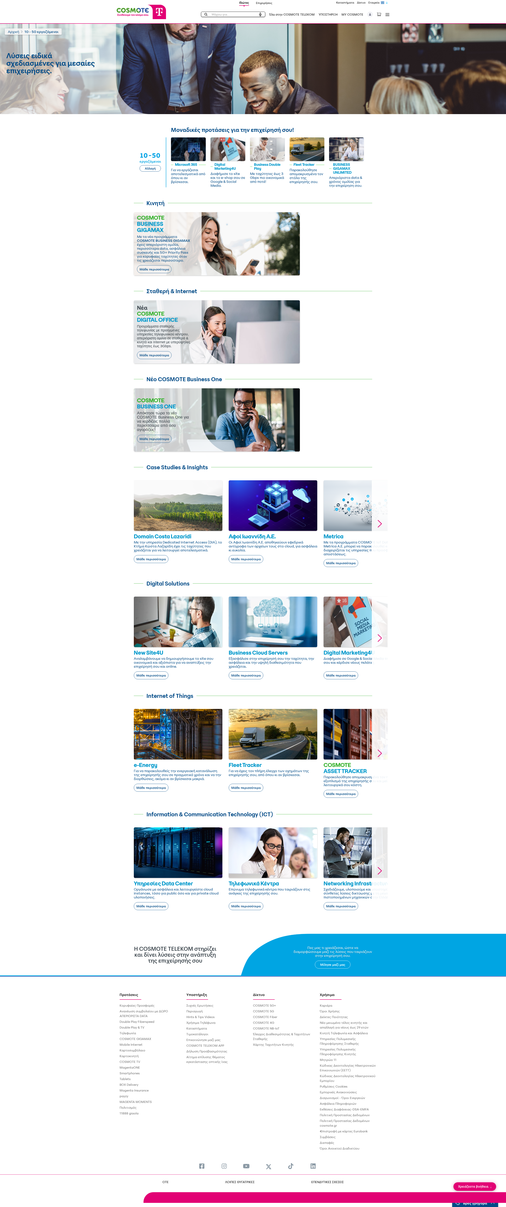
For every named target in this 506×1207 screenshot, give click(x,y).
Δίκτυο (361, 2)
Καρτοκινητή (129, 1056)
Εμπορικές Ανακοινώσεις (338, 1092)
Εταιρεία (374, 2)
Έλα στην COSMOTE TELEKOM (292, 14)
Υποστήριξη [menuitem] (196, 994)
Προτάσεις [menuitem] (129, 994)
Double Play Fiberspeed (137, 1022)
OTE (165, 1182)
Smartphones (130, 1073)
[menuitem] (201, 1166)
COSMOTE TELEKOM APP (205, 1045)
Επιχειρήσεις (264, 3)
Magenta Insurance (134, 1090)
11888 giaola (129, 1113)
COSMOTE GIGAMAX (135, 1039)
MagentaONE (130, 1067)
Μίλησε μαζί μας (332, 965)
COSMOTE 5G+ (264, 1005)
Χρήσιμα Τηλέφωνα (200, 1023)
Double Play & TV (132, 1027)
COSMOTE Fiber (265, 1017)
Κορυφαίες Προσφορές (137, 1005)
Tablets (125, 1079)
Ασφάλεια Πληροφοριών (338, 1104)
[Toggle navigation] (386, 14)
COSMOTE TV (130, 1062)
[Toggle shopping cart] (381, 14)
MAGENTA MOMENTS (136, 1102)
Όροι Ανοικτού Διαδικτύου (339, 1148)
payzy (124, 1096)
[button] (370, 14)
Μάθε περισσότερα (154, 269)
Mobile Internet (131, 1045)
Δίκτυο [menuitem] (259, 994)
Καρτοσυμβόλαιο (132, 1050)
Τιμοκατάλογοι (197, 1034)
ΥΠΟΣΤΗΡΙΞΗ (328, 14)
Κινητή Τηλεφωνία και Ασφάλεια (344, 1033)
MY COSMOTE (352, 14)
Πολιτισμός (128, 1107)
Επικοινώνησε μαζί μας (203, 1040)
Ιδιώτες (244, 2)
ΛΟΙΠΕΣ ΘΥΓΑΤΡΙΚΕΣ (240, 1182)
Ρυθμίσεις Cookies (333, 1086)
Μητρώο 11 (328, 1060)
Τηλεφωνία (128, 1033)
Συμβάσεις (328, 1137)
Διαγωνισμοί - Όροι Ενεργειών (342, 1098)
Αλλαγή (150, 168)
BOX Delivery (129, 1085)
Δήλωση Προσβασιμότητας (206, 1051)
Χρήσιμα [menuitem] (327, 994)
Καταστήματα (345, 2)
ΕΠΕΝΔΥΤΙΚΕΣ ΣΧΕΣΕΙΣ (327, 1182)
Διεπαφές (327, 1143)
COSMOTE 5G (263, 1011)
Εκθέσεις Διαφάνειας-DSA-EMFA (344, 1109)
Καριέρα (326, 1005)
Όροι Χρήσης (330, 1011)
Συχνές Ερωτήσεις (199, 1005)
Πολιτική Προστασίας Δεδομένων (345, 1115)
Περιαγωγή (194, 1011)
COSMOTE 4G (263, 1023)
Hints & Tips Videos (200, 1017)
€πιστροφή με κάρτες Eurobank (344, 1131)
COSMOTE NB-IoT (266, 1028)
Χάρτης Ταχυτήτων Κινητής (273, 1045)
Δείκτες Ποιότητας (334, 1017)
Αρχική (13, 32)
